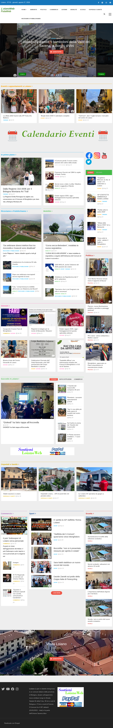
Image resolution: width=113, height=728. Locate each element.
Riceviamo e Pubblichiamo (31, 18)
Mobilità (73, 9)
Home (24, 9)
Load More (56, 593)
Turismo (5, 120)
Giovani (64, 9)
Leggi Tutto (57, 659)
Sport (62, 269)
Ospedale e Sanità (9, 498)
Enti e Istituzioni (60, 165)
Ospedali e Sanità (95, 9)
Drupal (17, 723)
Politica (43, 9)
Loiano (3, 2)
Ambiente (33, 9)
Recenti (99, 172)
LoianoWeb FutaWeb (7, 9)
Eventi (43, 118)
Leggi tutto (57, 52)
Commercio (54, 9)
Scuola (83, 9)
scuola (90, 541)
